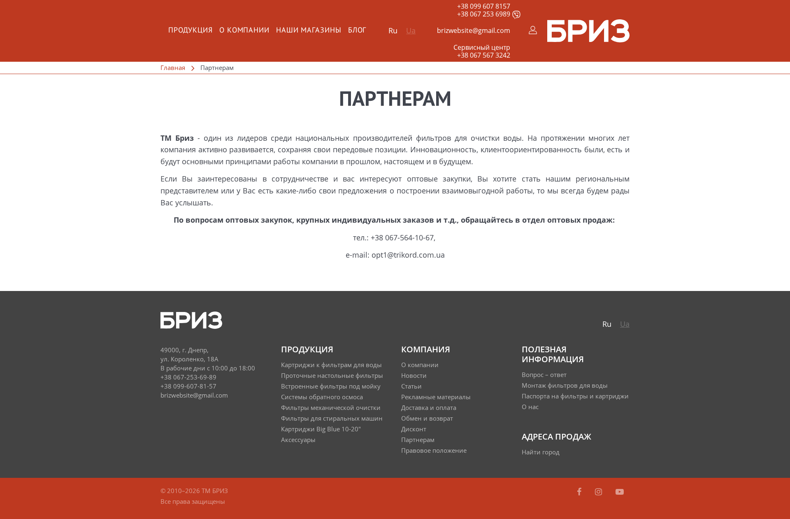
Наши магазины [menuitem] (309, 30)
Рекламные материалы (436, 397)
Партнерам (417, 439)
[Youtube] (620, 491)
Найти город (541, 452)
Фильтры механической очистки (331, 407)
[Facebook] (580, 491)
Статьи (411, 386)
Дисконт (413, 429)
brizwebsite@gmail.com (473, 30)
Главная (172, 67)
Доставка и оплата (428, 407)
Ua (411, 30)
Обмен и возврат (427, 418)
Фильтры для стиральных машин (332, 418)
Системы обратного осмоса (322, 397)
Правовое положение (434, 450)
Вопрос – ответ (544, 374)
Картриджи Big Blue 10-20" (321, 429)
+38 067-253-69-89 (188, 377)
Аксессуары (298, 439)
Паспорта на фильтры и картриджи (575, 396)
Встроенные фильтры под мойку (331, 386)
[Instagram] (599, 491)
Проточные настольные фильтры (332, 375)
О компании (420, 365)
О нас (530, 407)
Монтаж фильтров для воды (565, 385)
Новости (414, 375)
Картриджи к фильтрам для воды (331, 365)
